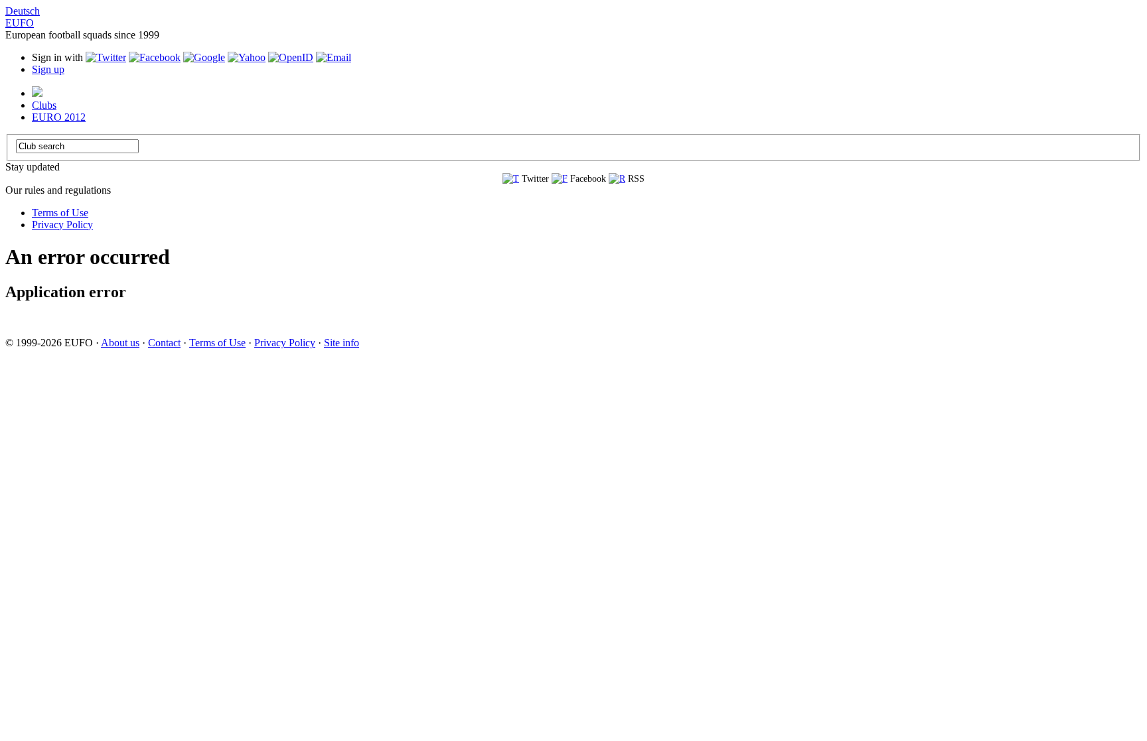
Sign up (48, 69)
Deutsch (22, 11)
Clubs (44, 105)
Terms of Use (60, 212)
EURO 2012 (59, 117)
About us (120, 342)
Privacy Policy (62, 224)
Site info (341, 342)
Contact (164, 342)
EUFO (19, 23)
